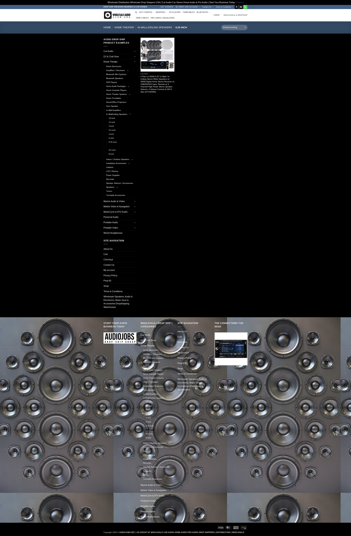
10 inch (112, 118)
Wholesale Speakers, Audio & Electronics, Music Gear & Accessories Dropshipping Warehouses (118, 301)
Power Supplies (113, 175)
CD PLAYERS (175, 12)
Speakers (110, 187)
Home (107, 27)
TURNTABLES (188, 12)
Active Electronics (113, 66)
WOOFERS (160, 12)
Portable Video (111, 228)
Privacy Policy (110, 275)
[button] (216, 15)
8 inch (111, 154)
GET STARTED (167, 7)
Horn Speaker (112, 106)
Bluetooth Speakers (114, 78)
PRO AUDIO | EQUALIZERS (163, 18)
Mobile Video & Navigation (117, 206)
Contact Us (206, 7)
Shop (106, 286)
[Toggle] (134, 51)
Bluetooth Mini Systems (116, 74)
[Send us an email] (241, 7)
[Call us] (245, 7)
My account (109, 270)
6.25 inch (113, 146)
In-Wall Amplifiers (113, 110)
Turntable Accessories (115, 195)
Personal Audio (111, 217)
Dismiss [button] (240, 2)
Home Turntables (113, 98)
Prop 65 (107, 281)
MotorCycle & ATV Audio (116, 212)
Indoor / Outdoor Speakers (117, 159)
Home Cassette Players (116, 90)
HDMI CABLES (142, 18)
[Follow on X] (237, 7)
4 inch (111, 134)
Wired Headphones (113, 233)
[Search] (136, 12)
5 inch (111, 138)
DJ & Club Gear (111, 56)
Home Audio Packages (116, 86)
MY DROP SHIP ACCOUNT (187, 7)
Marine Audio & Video (114, 201)
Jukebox (109, 167)
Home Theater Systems (116, 94)
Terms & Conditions (223, 7)
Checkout (108, 259)
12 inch (112, 122)
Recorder (110, 179)
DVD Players (111, 82)
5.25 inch (113, 142)
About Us (108, 249)
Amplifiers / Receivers (115, 70)
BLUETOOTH (202, 12)
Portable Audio (111, 222)
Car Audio (108, 51)
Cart (106, 254)
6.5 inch (112, 150)
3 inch (111, 126)
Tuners (109, 191)
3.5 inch (112, 130)
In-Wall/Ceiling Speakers (155, 27)
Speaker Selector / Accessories (119, 183)
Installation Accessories (116, 163)
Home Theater (124, 27)
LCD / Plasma (112, 171)
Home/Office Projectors (116, 102)
